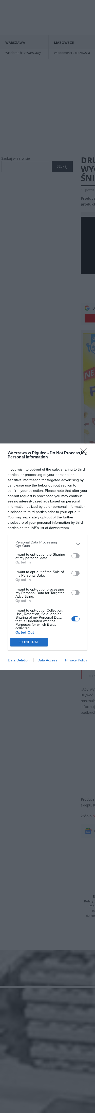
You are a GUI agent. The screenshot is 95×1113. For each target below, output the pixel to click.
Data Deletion (19, 660)
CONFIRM (29, 642)
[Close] (85, 453)
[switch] (75, 555)
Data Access (47, 660)
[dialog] (47, 556)
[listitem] (47, 544)
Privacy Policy (76, 660)
